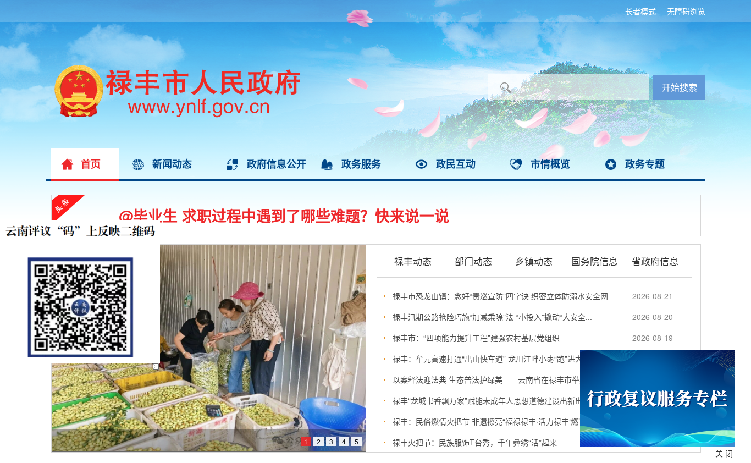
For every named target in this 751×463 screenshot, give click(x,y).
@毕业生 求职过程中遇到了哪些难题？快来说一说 (284, 215)
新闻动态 (172, 164)
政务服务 (361, 164)
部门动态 (473, 260)
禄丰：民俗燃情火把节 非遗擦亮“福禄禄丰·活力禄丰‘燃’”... (491, 421)
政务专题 (645, 164)
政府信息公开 (276, 164)
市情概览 (550, 164)
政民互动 (456, 164)
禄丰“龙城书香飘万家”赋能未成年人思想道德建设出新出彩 (491, 400)
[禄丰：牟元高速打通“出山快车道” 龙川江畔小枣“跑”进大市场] (209, 348)
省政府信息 (655, 260)
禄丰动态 (413, 260)
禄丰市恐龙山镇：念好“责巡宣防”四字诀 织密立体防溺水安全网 (500, 295)
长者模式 (640, 10)
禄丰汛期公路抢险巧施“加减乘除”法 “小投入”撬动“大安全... (492, 316)
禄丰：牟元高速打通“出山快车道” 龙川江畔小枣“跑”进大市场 (495, 358)
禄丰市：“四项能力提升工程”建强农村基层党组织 (476, 337)
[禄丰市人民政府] (173, 68)
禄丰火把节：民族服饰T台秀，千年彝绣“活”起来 (475, 442)
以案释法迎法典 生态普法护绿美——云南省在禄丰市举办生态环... (505, 379)
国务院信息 (594, 260)
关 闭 (724, 453)
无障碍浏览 (686, 10)
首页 (91, 164)
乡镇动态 (534, 260)
